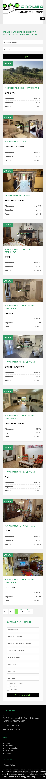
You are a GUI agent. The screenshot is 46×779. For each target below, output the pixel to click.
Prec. (11, 612)
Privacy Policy (9, 765)
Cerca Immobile (23, 695)
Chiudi (42, 776)
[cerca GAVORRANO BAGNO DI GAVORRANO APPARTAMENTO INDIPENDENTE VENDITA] (23, 400)
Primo (5, 612)
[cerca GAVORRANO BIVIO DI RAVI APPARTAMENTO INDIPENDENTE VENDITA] (23, 564)
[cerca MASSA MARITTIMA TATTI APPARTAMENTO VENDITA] (23, 234)
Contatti (8, 753)
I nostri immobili (11, 748)
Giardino (13, 686)
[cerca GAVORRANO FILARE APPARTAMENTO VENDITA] (23, 510)
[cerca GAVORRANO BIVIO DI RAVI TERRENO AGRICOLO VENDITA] (23, 72)
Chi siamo (9, 745)
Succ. (24, 612)
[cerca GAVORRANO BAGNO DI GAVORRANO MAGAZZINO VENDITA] (23, 180)
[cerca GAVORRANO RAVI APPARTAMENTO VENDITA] (23, 456)
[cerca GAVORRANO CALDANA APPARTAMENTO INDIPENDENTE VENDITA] (23, 290)
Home (7, 743)
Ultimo (30, 612)
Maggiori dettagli (28, 776)
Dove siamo (9, 750)
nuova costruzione (17, 683)
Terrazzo (13, 689)
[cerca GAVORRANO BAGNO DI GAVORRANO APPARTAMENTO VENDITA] (23, 126)
